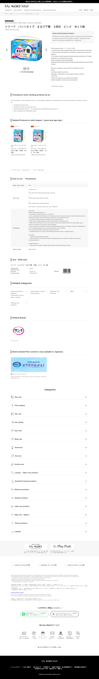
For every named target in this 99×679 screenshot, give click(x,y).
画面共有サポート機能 (54, 668)
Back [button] (7, 49)
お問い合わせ (36, 667)
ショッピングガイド (15, 667)
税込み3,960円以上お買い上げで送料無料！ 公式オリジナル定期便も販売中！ (49, 1)
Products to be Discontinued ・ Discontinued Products (40, 10)
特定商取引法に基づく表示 (41, 668)
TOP (6, 13)
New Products (18, 10)
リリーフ (11, 13)
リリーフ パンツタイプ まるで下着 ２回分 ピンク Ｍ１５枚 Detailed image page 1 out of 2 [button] (24, 68)
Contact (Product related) (17, 592)
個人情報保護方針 (66, 667)
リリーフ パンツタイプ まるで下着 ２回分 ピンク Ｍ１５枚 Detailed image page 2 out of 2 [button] (28, 68)
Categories (8, 10)
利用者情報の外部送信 (79, 667)
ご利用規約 (45, 667)
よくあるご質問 (25, 667)
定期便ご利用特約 (56, 667)
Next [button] (46, 49)
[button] (49, 397)
